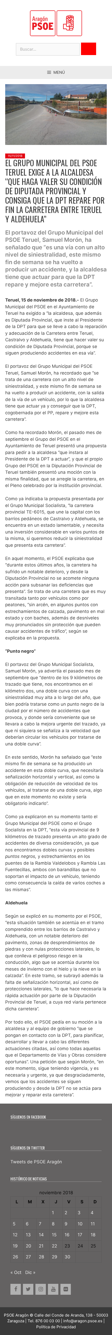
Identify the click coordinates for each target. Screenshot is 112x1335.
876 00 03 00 (47, 1320)
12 (15, 1234)
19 (15, 1246)
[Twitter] (28, 1289)
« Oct (15, 1272)
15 (54, 1234)
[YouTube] (53, 1289)
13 (28, 1234)
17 (80, 1234)
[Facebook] (15, 1289)
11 (93, 1223)
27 (28, 1256)
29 (54, 1256)
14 (41, 1234)
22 (54, 1246)
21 (41, 1246)
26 (15, 1256)
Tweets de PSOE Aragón (36, 1161)
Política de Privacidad (56, 1326)
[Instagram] (40, 1289)
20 (28, 1246)
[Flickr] (65, 1289)
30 (67, 1256)
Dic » (30, 1272)
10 (80, 1223)
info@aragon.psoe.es (82, 1320)
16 (67, 1234)
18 (93, 1234)
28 (41, 1256)
